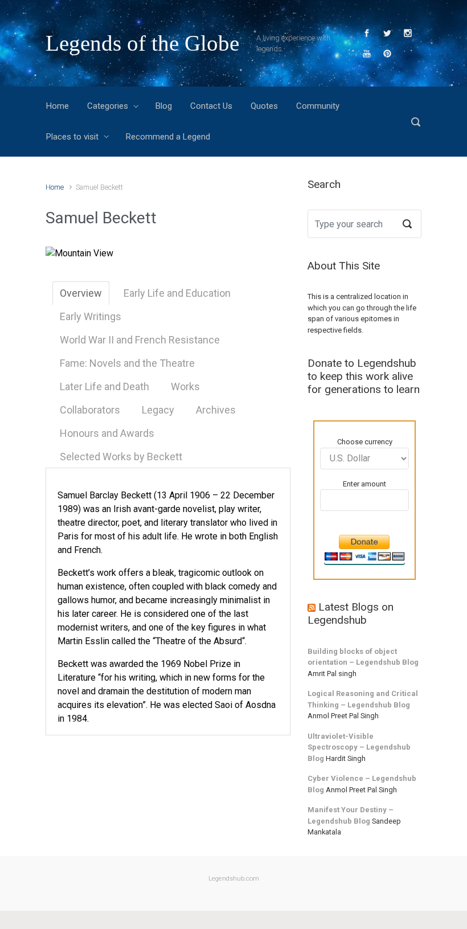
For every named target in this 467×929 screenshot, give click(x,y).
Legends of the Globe (142, 43)
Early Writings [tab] (90, 316)
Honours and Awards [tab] (107, 433)
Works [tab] (185, 386)
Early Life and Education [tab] (177, 293)
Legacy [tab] (158, 410)
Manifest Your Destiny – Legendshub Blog (351, 815)
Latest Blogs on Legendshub (351, 613)
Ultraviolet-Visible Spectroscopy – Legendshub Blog (359, 747)
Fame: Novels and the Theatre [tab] (127, 363)
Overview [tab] (81, 293)
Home (55, 187)
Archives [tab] (216, 410)
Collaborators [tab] (90, 410)
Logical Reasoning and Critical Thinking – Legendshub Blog (363, 699)
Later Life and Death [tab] (104, 386)
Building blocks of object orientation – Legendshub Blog (363, 657)
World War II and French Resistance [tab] (140, 340)
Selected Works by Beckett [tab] (121, 457)
